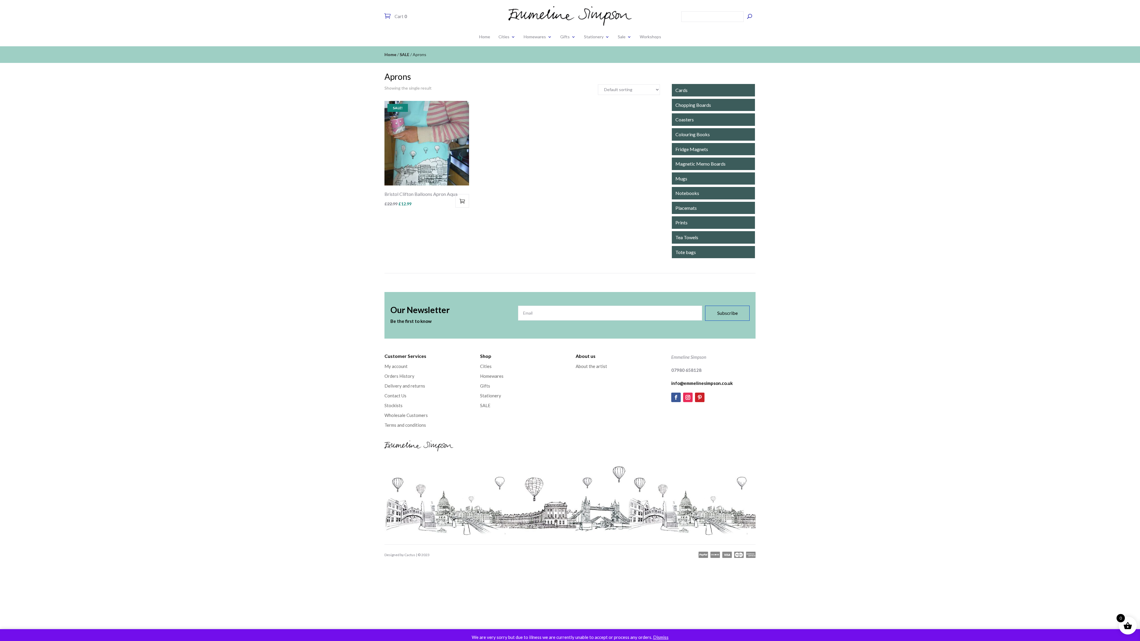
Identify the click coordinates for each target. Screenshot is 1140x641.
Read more (462, 201)
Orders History (399, 376)
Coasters (684, 119)
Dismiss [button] (661, 637)
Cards (681, 90)
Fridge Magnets (691, 149)
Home (484, 36)
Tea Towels (686, 237)
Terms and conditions (405, 425)
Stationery (594, 36)
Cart (400, 16)
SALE (404, 54)
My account (396, 366)
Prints (681, 222)
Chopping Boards (693, 105)
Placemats (686, 208)
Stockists (393, 405)
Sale (622, 36)
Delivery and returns (404, 385)
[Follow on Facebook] (676, 397)
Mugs (681, 178)
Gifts (565, 36)
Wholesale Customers (406, 415)
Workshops (650, 36)
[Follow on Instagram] (688, 397)
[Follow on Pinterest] (699, 397)
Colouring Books (692, 134)
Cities (503, 36)
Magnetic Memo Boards (700, 163)
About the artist (591, 366)
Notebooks (687, 193)
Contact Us (395, 395)
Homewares (535, 36)
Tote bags (685, 252)
